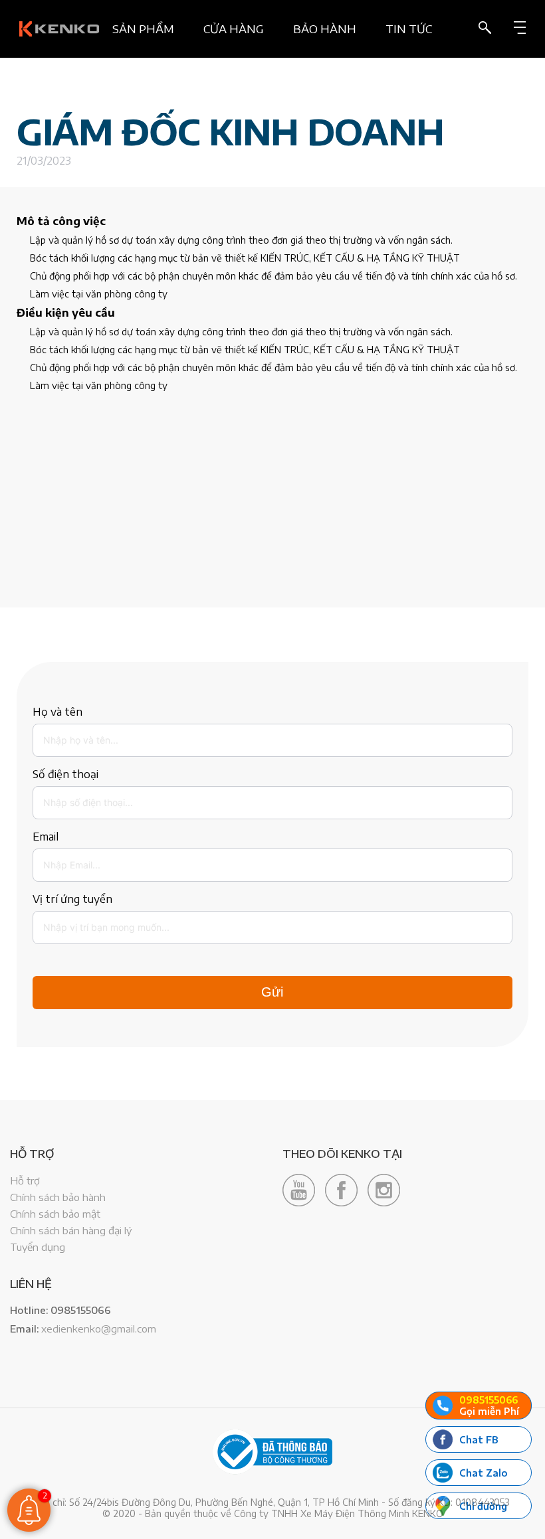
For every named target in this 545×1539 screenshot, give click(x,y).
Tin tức (408, 29)
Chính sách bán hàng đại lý (71, 1230)
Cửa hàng (233, 29)
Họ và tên (57, 711)
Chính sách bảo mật (55, 1214)
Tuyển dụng (37, 1247)
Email (45, 836)
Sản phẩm (143, 29)
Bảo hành (324, 29)
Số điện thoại (65, 774)
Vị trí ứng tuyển (72, 899)
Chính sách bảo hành (58, 1197)
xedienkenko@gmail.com (98, 1329)
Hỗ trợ (25, 1180)
